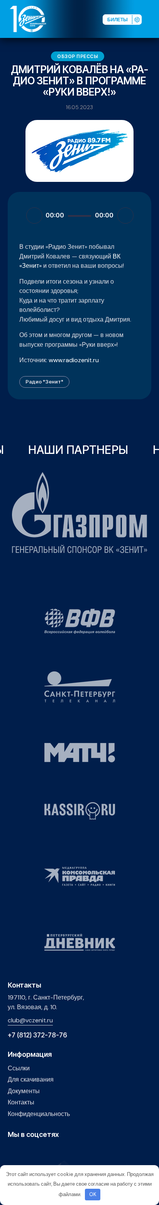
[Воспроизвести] (34, 215)
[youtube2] (24, 1151)
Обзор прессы (77, 56)
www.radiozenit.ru (74, 360)
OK (92, 1194)
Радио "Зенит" (44, 381)
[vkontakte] (12, 1151)
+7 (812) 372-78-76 (37, 1035)
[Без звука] (125, 215)
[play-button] (36, 1151)
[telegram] (48, 1151)
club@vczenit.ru (30, 1020)
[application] (79, 215)
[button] (153, 18)
